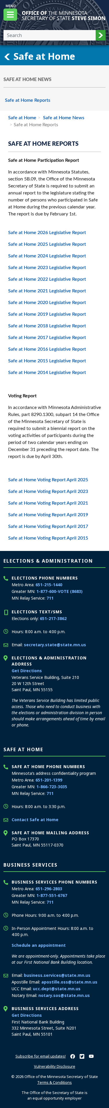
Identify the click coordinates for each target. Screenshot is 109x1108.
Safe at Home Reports (27, 100)
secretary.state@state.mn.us (55, 644)
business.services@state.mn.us (57, 975)
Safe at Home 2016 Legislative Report (47, 349)
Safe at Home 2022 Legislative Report (47, 279)
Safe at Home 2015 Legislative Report (47, 361)
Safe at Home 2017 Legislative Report (47, 337)
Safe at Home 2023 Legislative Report (47, 267)
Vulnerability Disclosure (54, 1066)
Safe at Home (43, 56)
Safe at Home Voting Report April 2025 (48, 479)
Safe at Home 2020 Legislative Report (47, 302)
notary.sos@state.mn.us (64, 995)
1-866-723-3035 (51, 786)
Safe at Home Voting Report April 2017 (48, 526)
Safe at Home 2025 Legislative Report (47, 244)
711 (50, 598)
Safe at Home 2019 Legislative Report (47, 314)
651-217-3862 (53, 618)
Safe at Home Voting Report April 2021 (48, 503)
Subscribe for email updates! (40, 1056)
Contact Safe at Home (35, 819)
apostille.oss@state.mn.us (69, 982)
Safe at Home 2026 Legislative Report (47, 232)
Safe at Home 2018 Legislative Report (47, 326)
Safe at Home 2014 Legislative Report (47, 372)
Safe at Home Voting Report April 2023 (48, 491)
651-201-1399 (48, 780)
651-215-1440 (48, 584)
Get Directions (27, 670)
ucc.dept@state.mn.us (57, 988)
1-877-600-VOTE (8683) (59, 591)
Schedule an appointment (39, 945)
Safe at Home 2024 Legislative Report (47, 256)
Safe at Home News (63, 117)
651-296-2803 (48, 888)
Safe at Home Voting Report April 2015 (48, 538)
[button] (101, 35)
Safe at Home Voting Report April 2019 (48, 514)
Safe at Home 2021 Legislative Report (47, 291)
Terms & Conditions (54, 1082)
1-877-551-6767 (51, 895)
